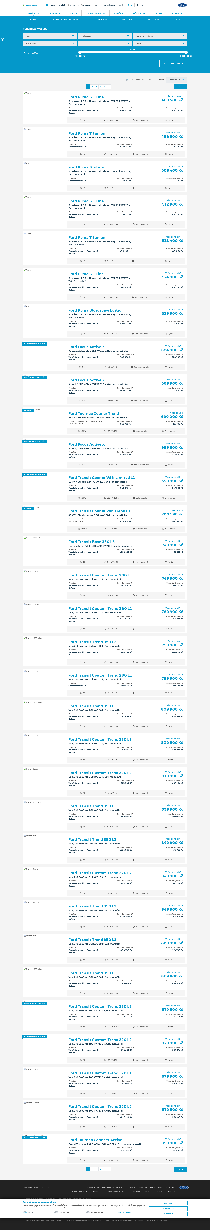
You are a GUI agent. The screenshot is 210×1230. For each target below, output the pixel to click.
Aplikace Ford (154, 19)
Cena (132, 49)
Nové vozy (33, 13)
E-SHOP (158, 13)
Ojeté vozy (54, 13)
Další (181, 86)
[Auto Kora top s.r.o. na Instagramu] (143, 5)
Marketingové (97, 1212)
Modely (33, 19)
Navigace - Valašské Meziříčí (115, 1192)
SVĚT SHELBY (138, 13)
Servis (73, 13)
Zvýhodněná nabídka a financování (65, 19)
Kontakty (177, 13)
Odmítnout (168, 1214)
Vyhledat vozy (173, 63)
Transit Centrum (95, 13)
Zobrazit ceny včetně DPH (140, 80)
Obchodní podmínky (79, 1192)
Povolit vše (168, 1203)
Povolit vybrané (168, 1208)
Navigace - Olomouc (141, 1192)
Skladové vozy (100, 19)
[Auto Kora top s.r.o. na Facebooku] (138, 5)
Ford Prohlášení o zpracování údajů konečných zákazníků (152, 1187)
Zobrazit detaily (124, 1212)
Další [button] (176, 19)
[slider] (80, 52)
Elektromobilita (127, 19)
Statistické (64, 1212)
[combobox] (50, 36)
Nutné (30, 1212)
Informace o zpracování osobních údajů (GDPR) (105, 1187)
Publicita (158, 1192)
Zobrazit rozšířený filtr (33, 53)
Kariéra (118, 13)
